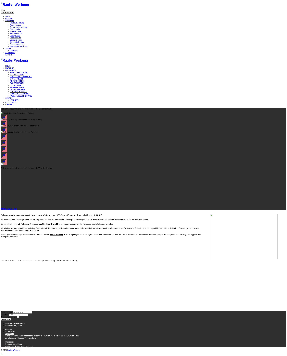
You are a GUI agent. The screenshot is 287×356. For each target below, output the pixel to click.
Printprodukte (15, 38)
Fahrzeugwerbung (17, 23)
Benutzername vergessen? (15, 323)
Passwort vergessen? (14, 325)
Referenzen (10, 53)
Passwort (5, 315)
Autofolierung (15, 25)
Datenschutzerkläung (13, 344)
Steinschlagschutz (17, 44)
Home (7, 16)
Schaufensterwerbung (18, 27)
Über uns (8, 19)
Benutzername (6, 312)
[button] (4, 117)
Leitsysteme (15, 36)
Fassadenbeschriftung (18, 46)
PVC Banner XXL (16, 33)
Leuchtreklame (16, 40)
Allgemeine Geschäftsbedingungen (19, 346)
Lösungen (13, 51)
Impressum (9, 342)
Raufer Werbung (13, 350)
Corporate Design (17, 42)
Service (8, 48)
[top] (1, 354)
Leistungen (9, 21)
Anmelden (6, 319)
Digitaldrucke (15, 29)
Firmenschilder (15, 31)
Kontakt (8, 55)
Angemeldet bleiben (9, 317)
